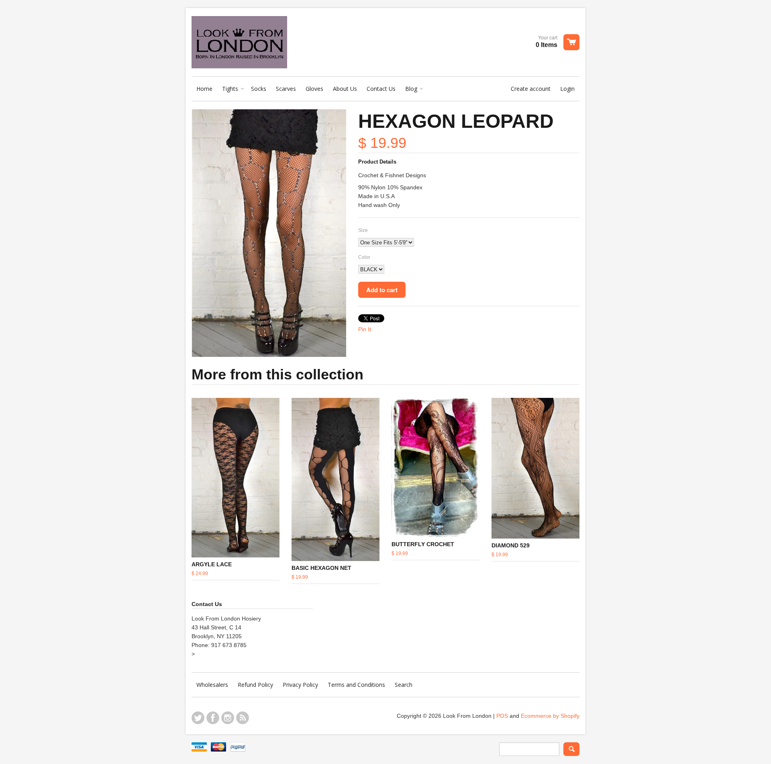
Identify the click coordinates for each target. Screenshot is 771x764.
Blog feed (242, 717)
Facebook (212, 717)
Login (567, 88)
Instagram (227, 717)
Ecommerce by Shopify (550, 716)
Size (363, 230)
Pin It (364, 329)
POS (502, 716)
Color (364, 257)
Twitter (198, 717)
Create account (531, 88)
